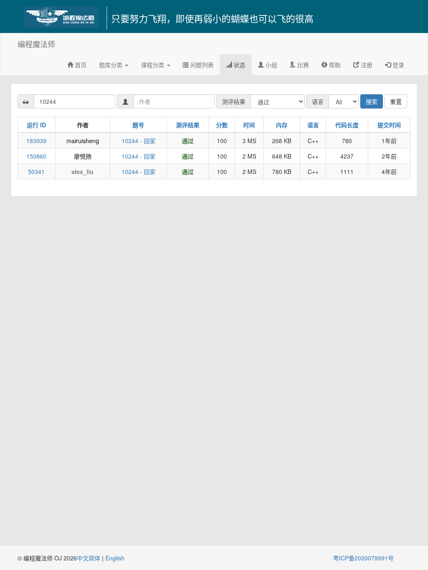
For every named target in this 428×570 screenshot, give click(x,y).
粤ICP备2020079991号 (363, 558)
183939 (36, 140)
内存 (282, 125)
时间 (249, 125)
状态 (238, 65)
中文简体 (89, 558)
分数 (222, 125)
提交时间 (389, 125)
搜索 (371, 101)
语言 (313, 125)
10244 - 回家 (138, 140)
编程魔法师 (36, 43)
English (115, 558)
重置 (396, 101)
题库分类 (111, 65)
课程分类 (153, 65)
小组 (270, 65)
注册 (365, 65)
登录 (397, 65)
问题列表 (201, 65)
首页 (80, 65)
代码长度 (347, 125)
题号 (138, 125)
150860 (36, 156)
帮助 (334, 65)
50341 (36, 171)
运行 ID (36, 125)
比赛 (302, 65)
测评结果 (187, 125)
